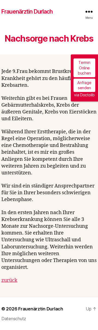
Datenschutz (13, 318)
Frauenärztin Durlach (27, 11)
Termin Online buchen (84, 67)
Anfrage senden (84, 85)
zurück (9, 280)
